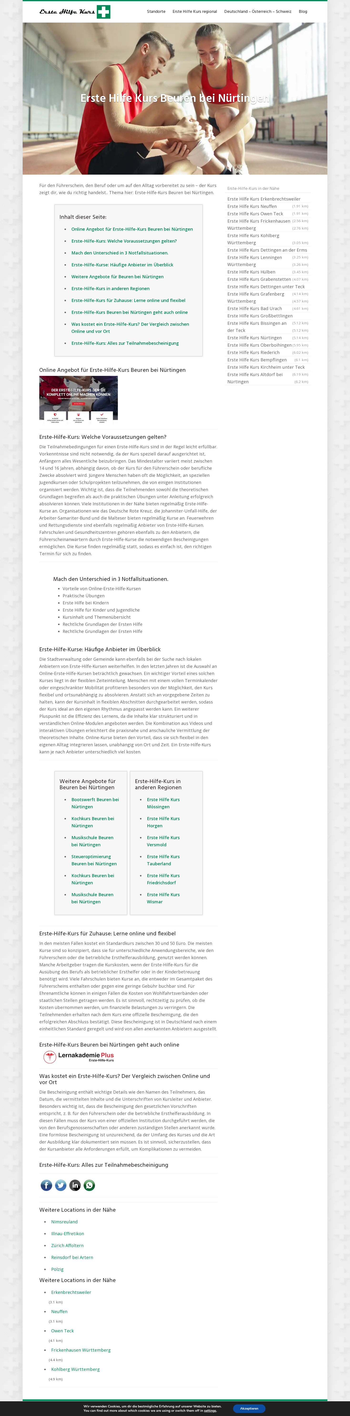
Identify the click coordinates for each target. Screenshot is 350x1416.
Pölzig (57, 1269)
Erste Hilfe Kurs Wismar (163, 898)
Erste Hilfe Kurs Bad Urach (267, 308)
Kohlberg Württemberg (75, 1369)
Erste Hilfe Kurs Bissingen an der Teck (267, 326)
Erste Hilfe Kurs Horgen (163, 822)
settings (210, 1411)
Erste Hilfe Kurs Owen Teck (267, 214)
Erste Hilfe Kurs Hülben (267, 272)
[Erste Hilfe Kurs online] (75, 12)
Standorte (156, 11)
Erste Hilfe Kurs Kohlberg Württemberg (267, 239)
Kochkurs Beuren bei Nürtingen (92, 822)
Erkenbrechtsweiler (71, 1292)
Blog (303, 11)
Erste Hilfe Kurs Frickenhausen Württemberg (267, 224)
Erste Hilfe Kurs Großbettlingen (267, 316)
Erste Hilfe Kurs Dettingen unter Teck (267, 287)
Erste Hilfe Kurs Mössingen (163, 803)
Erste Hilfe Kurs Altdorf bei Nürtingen (267, 378)
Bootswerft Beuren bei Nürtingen (95, 803)
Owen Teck (62, 1331)
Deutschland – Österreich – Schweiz (258, 11)
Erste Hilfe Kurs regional (195, 11)
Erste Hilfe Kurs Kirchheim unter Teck (267, 367)
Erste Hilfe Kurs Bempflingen (267, 360)
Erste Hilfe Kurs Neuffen (267, 206)
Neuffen (59, 1311)
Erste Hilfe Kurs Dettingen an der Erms (267, 250)
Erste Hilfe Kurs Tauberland (163, 860)
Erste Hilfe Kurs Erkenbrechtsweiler (267, 199)
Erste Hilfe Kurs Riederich (267, 352)
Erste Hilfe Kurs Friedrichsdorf (163, 879)
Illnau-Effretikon (67, 1233)
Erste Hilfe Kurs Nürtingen (267, 337)
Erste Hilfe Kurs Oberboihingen (267, 345)
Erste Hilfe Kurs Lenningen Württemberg (267, 260)
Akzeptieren (249, 1408)
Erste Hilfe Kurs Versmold (163, 841)
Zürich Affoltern (67, 1245)
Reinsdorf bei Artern (72, 1257)
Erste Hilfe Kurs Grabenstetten (267, 279)
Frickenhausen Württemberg (81, 1350)
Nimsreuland (64, 1222)
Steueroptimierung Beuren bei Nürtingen (94, 860)
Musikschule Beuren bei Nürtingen (92, 841)
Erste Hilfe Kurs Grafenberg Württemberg (267, 297)
